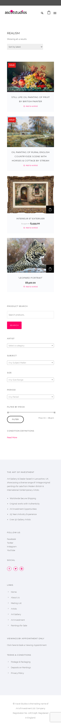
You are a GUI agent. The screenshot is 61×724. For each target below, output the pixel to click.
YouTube (11, 550)
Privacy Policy (17, 673)
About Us (15, 597)
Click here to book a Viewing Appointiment (26, 645)
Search (14, 325)
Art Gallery (16, 614)
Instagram (12, 546)
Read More (12, 437)
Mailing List (16, 603)
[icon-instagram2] (22, 569)
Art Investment (18, 620)
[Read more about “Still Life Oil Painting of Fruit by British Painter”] (50, 88)
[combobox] (30, 345)
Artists (14, 609)
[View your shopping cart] (49, 13)
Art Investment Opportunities (23, 509)
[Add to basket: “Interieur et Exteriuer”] (50, 209)
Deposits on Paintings (21, 667)
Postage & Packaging (20, 662)
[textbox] (30, 346)
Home (14, 592)
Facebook (11, 539)
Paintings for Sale (19, 625)
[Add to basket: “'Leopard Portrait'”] (50, 269)
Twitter (10, 543)
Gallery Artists (24, 519)
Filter (15, 419)
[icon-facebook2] (10, 569)
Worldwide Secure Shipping (23, 498)
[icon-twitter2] (16, 569)
